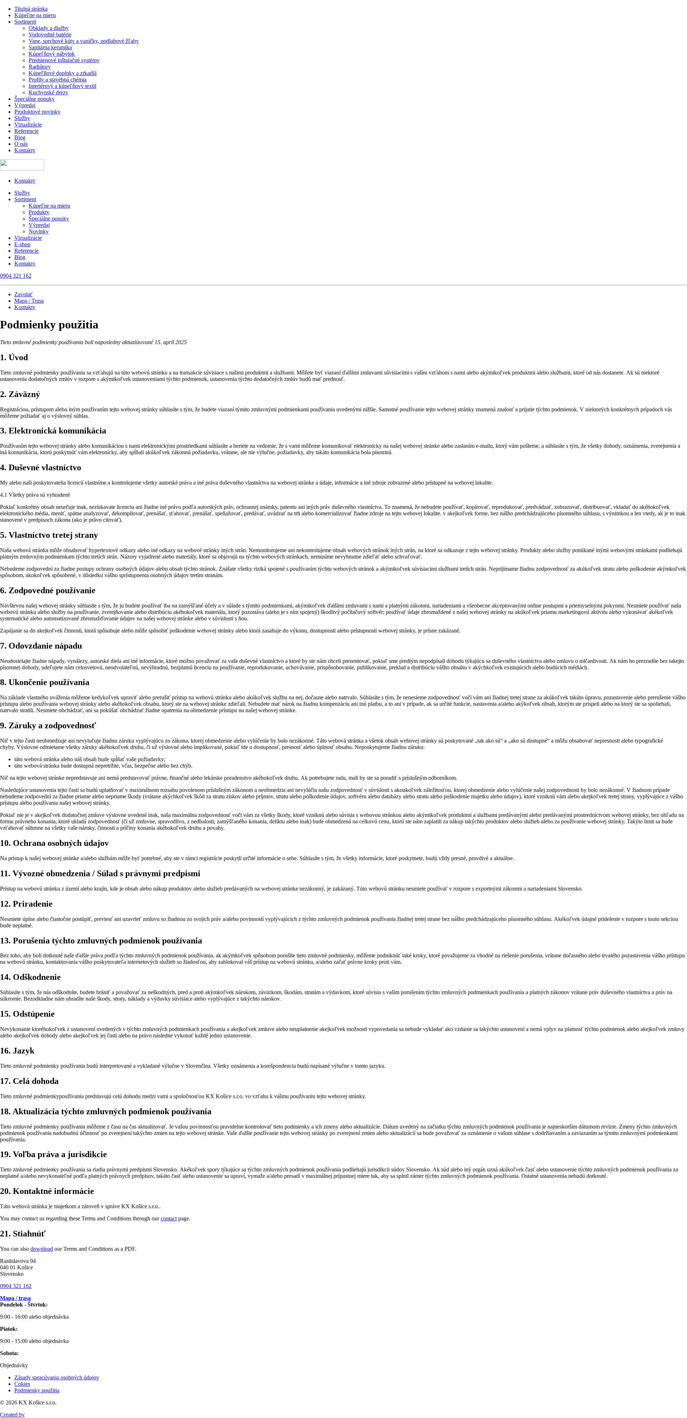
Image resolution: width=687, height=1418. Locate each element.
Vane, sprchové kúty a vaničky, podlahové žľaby (84, 41)
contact (169, 1218)
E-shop (22, 244)
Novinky (39, 231)
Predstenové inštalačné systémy (64, 60)
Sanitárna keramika (50, 47)
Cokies (22, 1384)
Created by (12, 1415)
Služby (22, 118)
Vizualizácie (28, 125)
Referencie (26, 131)
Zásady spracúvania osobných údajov (56, 1377)
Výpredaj (24, 105)
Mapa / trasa (15, 1298)
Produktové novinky (37, 112)
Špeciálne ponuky (34, 99)
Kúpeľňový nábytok (52, 54)
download (41, 1249)
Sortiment (25, 22)
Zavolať (23, 294)
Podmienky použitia (36, 1390)
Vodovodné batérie (50, 34)
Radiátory (40, 67)
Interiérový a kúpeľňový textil (62, 86)
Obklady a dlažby (49, 28)
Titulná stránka (31, 9)
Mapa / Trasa (29, 301)
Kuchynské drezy (48, 92)
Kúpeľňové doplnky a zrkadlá (63, 73)
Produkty (39, 212)
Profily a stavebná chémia (58, 79)
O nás (21, 144)
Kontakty (24, 150)
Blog (19, 137)
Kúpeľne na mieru (35, 15)
